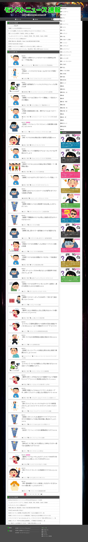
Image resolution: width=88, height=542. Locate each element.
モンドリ (39, 158)
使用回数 (39, 331)
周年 (52, 116)
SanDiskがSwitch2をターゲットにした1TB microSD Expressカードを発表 (25, 500)
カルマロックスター (38, 291)
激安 (40, 304)
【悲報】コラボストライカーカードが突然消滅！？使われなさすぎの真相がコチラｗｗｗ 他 (29, 515)
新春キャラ (53, 397)
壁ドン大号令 (46, 384)
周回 (41, 384)
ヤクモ (44, 65)
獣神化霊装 (45, 331)
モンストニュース (27, 65)
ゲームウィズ (37, 278)
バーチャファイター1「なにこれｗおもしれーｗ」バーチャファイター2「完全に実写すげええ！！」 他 (32, 518)
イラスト (31, 78)
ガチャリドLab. (33, 424)
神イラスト (42, 477)
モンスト (45, 116)
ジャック (43, 91)
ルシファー (39, 211)
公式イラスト (36, 477)
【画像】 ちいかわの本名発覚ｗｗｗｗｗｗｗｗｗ (19, 28)
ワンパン (46, 185)
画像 (50, 411)
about (10, 527)
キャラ (35, 145)
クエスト (25, 131)
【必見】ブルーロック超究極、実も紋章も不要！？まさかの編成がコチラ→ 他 (26, 512)
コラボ (25, 437)
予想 (48, 65)
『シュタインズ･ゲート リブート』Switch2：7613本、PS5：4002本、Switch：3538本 (28, 36)
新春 (48, 211)
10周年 (36, 65)
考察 (42, 264)
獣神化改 (42, 171)
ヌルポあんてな (45, 529)
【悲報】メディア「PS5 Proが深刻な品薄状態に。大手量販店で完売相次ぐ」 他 (26, 520)
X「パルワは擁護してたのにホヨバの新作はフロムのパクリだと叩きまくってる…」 (27, 30)
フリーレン (35, 437)
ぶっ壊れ (33, 318)
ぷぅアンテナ (45, 534)
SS (32, 145)
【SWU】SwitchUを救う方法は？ (15, 43)
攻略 (50, 131)
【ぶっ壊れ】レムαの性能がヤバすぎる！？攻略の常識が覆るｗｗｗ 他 (24, 523)
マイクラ (43, 411)
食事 (44, 490)
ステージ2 (37, 198)
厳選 (43, 437)
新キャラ (25, 490)
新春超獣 (41, 490)
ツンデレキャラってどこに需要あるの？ (17, 38)
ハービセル (34, 384)
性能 (38, 251)
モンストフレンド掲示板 (47, 536)
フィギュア (32, 304)
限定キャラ (47, 105)
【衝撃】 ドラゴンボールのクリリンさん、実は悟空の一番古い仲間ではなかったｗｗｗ (28, 49)
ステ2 (31, 238)
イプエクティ (34, 397)
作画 (24, 357)
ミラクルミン (38, 131)
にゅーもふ (45, 531)
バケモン (31, 331)
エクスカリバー (35, 116)
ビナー (41, 116)
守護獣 (38, 224)
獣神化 (50, 65)
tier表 (32, 278)
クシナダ (40, 65)
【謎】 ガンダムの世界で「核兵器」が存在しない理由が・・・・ (23, 33)
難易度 (50, 238)
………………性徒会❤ (13, 25)
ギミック (32, 91)
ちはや (38, 424)
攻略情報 (25, 91)
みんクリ (40, 397)
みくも (46, 78)
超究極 (50, 91)
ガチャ (25, 211)
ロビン (47, 131)
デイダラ (38, 185)
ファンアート (40, 78)
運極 (43, 105)
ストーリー (43, 356)
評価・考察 (26, 105)
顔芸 (38, 344)
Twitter (10, 530)
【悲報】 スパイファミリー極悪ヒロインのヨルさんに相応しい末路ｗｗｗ (25, 46)
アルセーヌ (34, 158)
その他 (25, 78)
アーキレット (37, 356)
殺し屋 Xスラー (41, 238)
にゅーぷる (45, 532)
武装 (36, 264)
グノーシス (37, 91)
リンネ (51, 278)
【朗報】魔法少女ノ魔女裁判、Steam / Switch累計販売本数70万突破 (24, 41)
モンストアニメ (27, 356)
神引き (41, 451)
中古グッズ (41, 464)
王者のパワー (38, 105)
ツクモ (35, 78)
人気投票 (44, 211)
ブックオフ (32, 464)
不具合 (25, 384)
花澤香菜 (35, 344)
